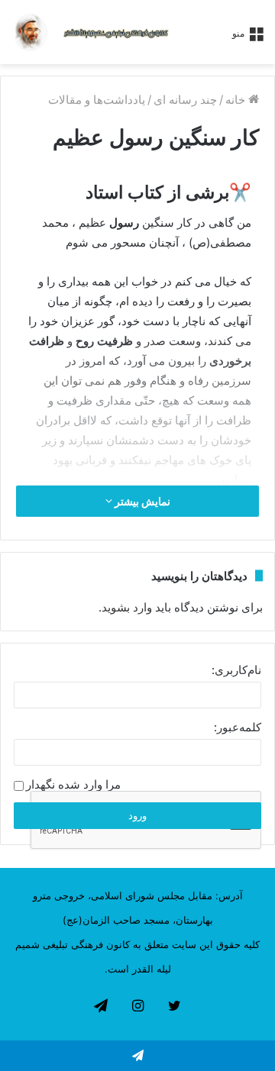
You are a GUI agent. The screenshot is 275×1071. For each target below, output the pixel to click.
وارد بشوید (127, 607)
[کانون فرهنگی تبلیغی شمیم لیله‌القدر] (116, 32)
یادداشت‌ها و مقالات (96, 99)
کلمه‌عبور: (237, 727)
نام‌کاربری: (236, 670)
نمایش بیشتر (141, 501)
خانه (236, 99)
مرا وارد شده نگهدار (73, 785)
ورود (137, 815)
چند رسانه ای (185, 99)
